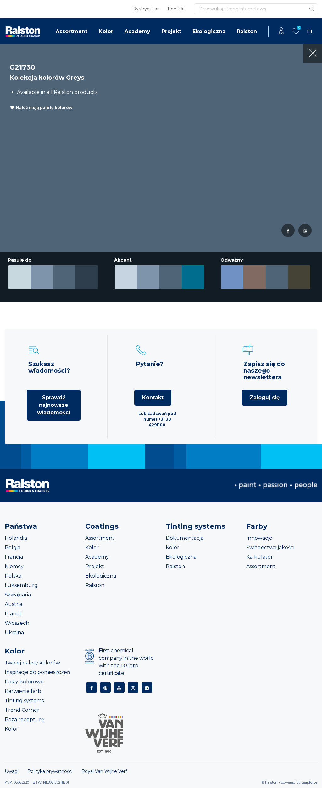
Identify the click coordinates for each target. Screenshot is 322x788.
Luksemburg (21, 585)
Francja (14, 557)
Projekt (171, 31)
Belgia (12, 547)
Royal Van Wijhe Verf (104, 771)
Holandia (16, 538)
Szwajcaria (18, 595)
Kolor (106, 31)
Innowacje (259, 538)
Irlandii (13, 614)
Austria (13, 604)
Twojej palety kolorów (32, 663)
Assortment (71, 31)
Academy (137, 31)
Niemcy (14, 566)
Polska (13, 576)
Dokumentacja (184, 538)
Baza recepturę (24, 719)
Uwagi (12, 771)
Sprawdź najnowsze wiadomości (53, 405)
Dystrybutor (145, 9)
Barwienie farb (23, 691)
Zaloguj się (265, 397)
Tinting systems (24, 701)
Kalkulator (259, 557)
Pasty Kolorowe (24, 682)
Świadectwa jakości (270, 547)
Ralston (247, 31)
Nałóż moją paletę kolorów (44, 107)
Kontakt (176, 9)
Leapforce (309, 782)
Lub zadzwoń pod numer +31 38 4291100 (157, 419)
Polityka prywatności (50, 771)
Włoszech (17, 623)
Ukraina (14, 633)
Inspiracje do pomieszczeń (37, 672)
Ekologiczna (208, 31)
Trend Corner (22, 710)
